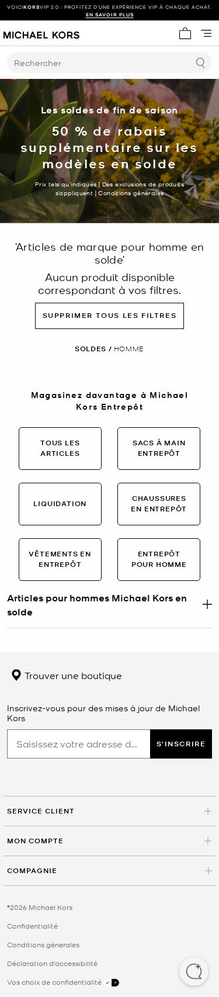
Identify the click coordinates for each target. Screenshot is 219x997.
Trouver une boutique (72, 675)
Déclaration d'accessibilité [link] (52, 963)
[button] (193, 972)
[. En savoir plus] (109, 604)
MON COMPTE (35, 841)
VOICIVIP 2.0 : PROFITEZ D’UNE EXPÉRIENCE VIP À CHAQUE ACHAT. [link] (109, 11)
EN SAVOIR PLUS (110, 14)
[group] (109, 10)
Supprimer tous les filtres (110, 315)
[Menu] (206, 33)
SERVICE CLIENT (41, 811)
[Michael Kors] (41, 33)
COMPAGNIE (32, 870)
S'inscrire (181, 744)
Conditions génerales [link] (43, 944)
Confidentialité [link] (32, 925)
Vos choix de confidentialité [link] (55, 981)
